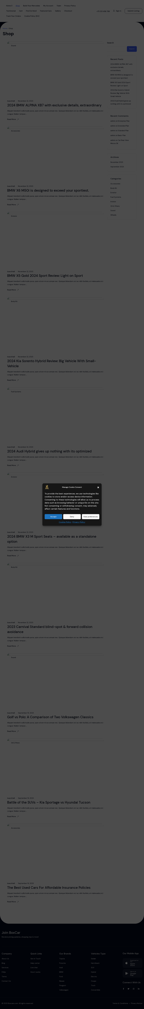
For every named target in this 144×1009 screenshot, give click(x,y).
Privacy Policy (78, 522)
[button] (98, 487)
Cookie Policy (65, 522)
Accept (53, 516)
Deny (72, 516)
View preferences (90, 516)
